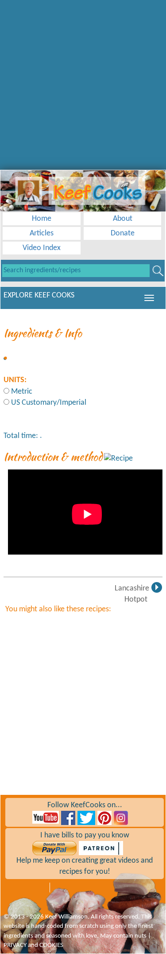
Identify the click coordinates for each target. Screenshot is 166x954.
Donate (123, 233)
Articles (42, 233)
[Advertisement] (83, 83)
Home (41, 219)
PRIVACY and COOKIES (33, 945)
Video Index (42, 248)
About (122, 219)
